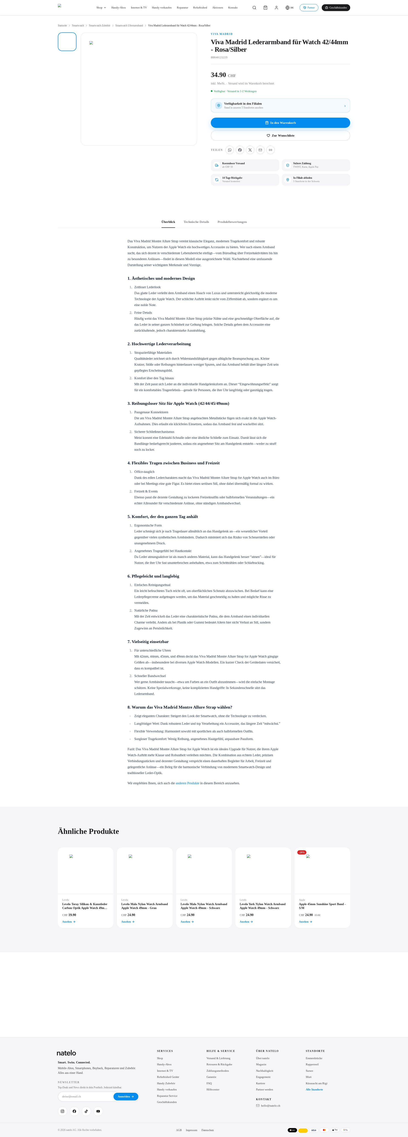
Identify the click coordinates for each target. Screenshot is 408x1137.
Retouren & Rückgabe (219, 1064)
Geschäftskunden (338, 7)
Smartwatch (78, 25)
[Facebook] (74, 1111)
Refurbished (200, 7)
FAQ (209, 1083)
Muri (309, 1077)
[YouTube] (98, 1111)
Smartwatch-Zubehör (99, 25)
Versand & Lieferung (218, 1058)
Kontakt (233, 7)
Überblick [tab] (168, 222)
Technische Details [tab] (196, 222)
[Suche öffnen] (254, 7)
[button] (289, 7)
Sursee (309, 1070)
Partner (311, 7)
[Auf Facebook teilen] (240, 150)
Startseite (62, 25)
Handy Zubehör (166, 1083)
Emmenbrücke (314, 1058)
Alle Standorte (314, 1089)
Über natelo (262, 1058)
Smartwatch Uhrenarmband (129, 25)
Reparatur (182, 7)
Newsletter (69, 1082)
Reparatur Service (167, 1095)
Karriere (260, 1083)
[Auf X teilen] (250, 150)
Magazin (261, 1064)
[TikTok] (86, 1111)
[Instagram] (62, 1111)
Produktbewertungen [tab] (232, 222)
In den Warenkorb (283, 122)
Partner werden (264, 1089)
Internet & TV (139, 7)
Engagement (263, 1077)
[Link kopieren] (270, 150)
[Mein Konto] (276, 7)
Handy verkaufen (162, 7)
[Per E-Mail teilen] (260, 150)
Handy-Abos (118, 7)
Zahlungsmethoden (218, 1070)
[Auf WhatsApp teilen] (229, 150)
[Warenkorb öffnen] (265, 7)
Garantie (211, 1077)
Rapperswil (312, 1064)
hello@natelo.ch (270, 1105)
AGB (179, 1130)
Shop (99, 7)
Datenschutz (207, 1130)
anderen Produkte (187, 783)
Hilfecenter (213, 1089)
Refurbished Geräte (168, 1077)
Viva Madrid (222, 34)
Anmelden (124, 1096)
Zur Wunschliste (283, 135)
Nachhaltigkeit (264, 1070)
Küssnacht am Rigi (316, 1083)
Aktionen (217, 7)
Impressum (191, 1130)
